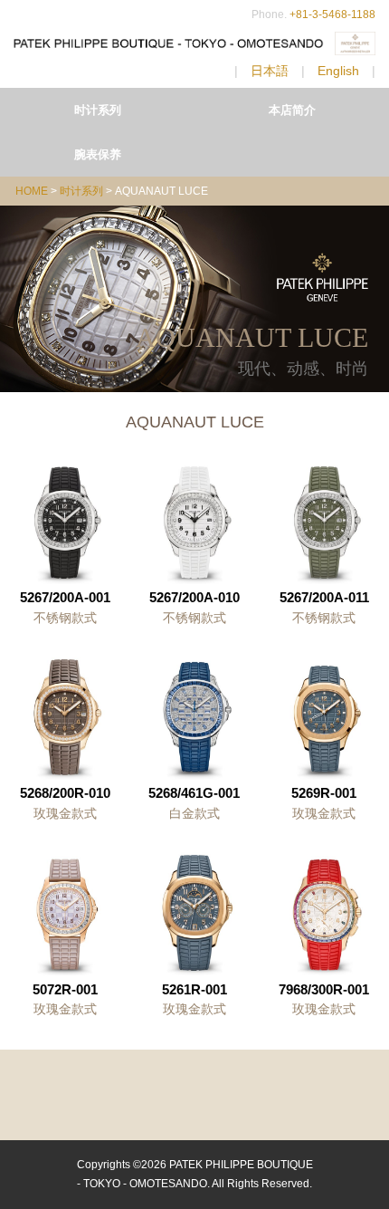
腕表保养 (97, 154)
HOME (31, 191)
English (338, 70)
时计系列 (97, 110)
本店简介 (292, 110)
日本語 (270, 70)
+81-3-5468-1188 (332, 14)
